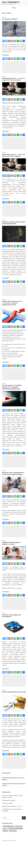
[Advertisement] (14, 67)
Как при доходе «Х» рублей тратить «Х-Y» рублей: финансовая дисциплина (11, 387)
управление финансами (15, 828)
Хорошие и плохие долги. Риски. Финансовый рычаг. (13, 223)
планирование (19, 826)
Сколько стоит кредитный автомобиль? (11, 615)
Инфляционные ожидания (8, 800)
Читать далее (5, 55)
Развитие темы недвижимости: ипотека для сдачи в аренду (13, 473)
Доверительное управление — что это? (12, 806)
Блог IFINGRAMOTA (10, 2)
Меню (14, 7)
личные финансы (8, 826)
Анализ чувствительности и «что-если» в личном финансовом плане (12, 303)
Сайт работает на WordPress (9, 840)
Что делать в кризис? (9, 19)
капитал (5, 830)
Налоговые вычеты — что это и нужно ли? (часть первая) (13, 155)
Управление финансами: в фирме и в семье (11, 543)
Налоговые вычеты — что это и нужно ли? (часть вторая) (13, 79)
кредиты (5, 828)
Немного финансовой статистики (14, 692)
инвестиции (13, 830)
